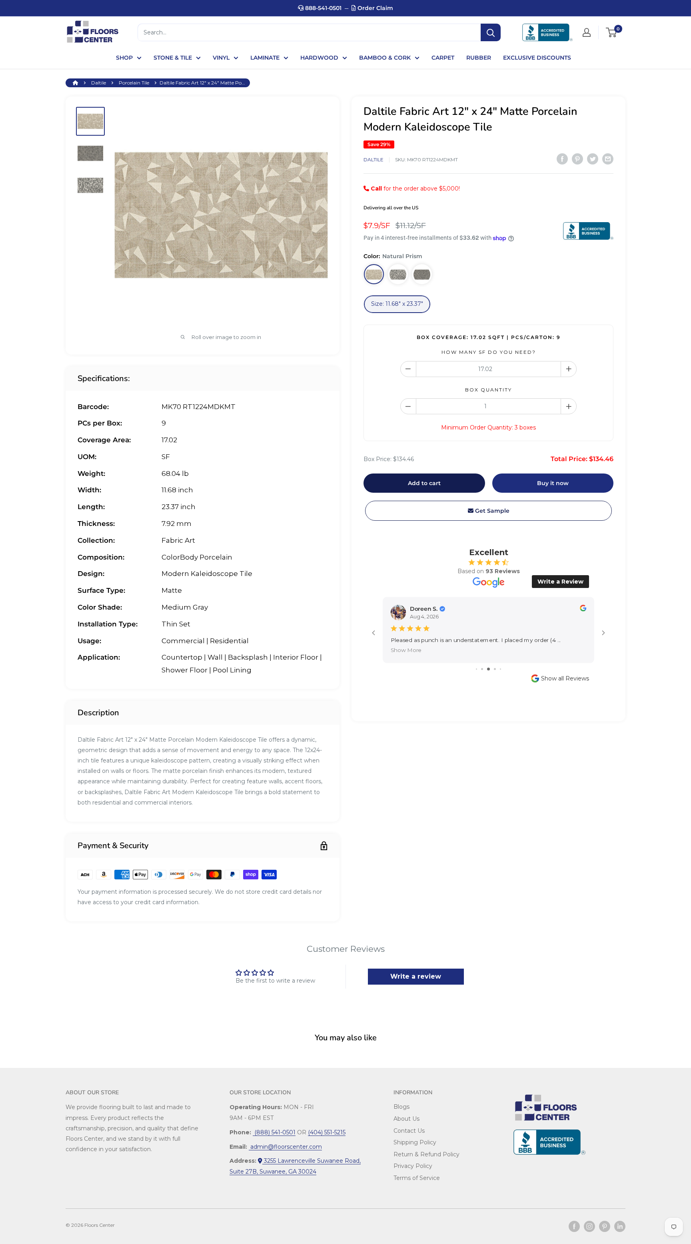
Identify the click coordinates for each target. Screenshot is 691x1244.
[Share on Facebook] (562, 159)
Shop (124, 57)
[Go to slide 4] (495, 669)
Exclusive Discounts (537, 57)
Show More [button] (406, 650)
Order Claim (374, 8)
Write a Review (560, 581)
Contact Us (409, 1130)
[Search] (491, 32)
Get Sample (491, 510)
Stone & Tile (173, 57)
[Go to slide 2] (482, 669)
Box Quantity (488, 390)
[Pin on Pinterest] (577, 159)
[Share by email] (607, 159)
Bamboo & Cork (385, 57)
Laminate (265, 57)
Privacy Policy (412, 1166)
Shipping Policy (414, 1142)
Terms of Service (416, 1178)
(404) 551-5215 (327, 1132)
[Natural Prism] (374, 275)
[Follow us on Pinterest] (604, 1226)
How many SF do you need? (488, 352)
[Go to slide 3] (488, 669)
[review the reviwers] (583, 609)
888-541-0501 (323, 8)
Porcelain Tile (134, 83)
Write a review (415, 976)
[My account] (587, 32)
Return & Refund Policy (426, 1154)
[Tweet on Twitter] (592, 159)
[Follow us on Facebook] (574, 1226)
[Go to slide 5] (500, 669)
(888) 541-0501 (274, 1132)
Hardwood (319, 57)
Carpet (442, 57)
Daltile (98, 83)
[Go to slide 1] (476, 669)
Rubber (478, 57)
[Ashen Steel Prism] (422, 275)
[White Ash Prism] (398, 275)
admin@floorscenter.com (285, 1146)
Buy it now (553, 483)
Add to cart (424, 483)
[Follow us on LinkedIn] (619, 1226)
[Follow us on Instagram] (589, 1226)
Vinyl (221, 57)
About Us (406, 1118)
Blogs (401, 1106)
